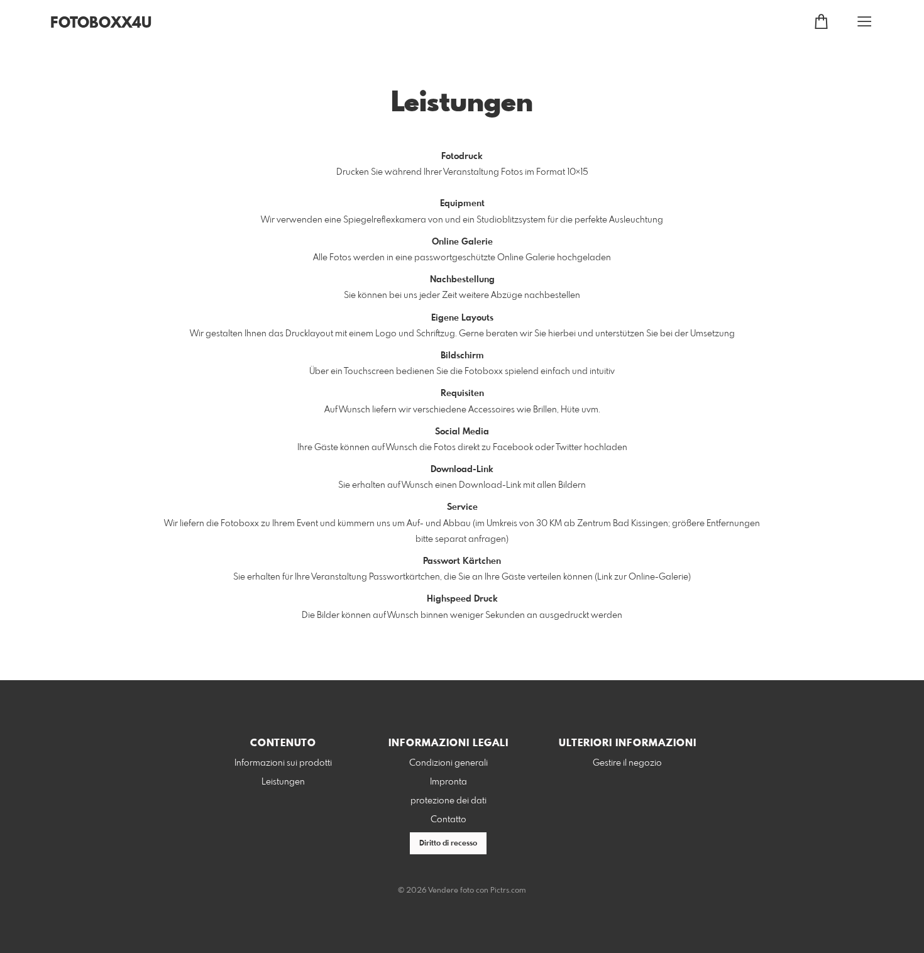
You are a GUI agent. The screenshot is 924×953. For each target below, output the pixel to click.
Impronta (448, 782)
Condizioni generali (448, 763)
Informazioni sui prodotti (283, 763)
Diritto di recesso (448, 843)
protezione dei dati (448, 800)
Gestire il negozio (627, 763)
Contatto (448, 819)
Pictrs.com (508, 891)
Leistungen (283, 782)
